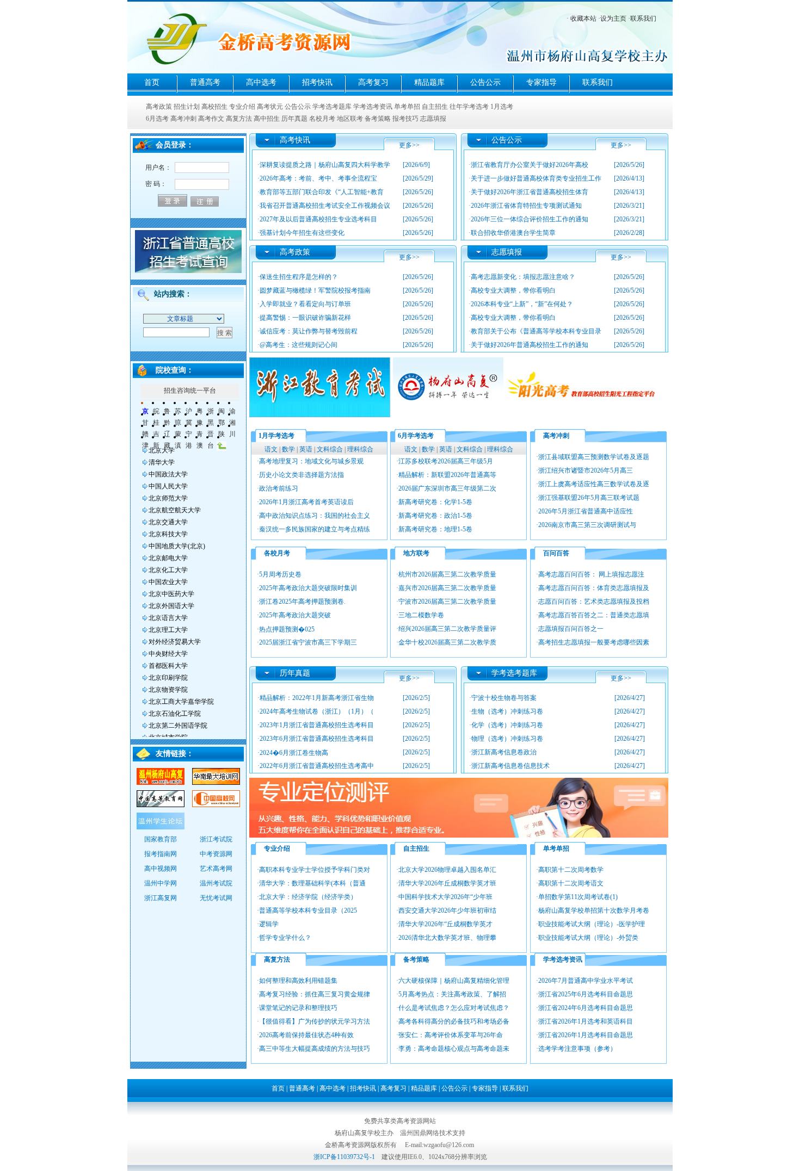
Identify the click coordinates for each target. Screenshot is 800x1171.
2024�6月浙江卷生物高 (294, 753)
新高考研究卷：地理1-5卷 (435, 529)
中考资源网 (216, 854)
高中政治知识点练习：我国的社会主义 (314, 515)
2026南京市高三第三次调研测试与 (587, 525)
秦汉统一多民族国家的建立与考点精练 (314, 529)
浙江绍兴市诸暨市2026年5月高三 (585, 470)
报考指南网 (160, 854)
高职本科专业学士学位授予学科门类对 (314, 869)
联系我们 (643, 18)
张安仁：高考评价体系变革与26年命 (450, 1035)
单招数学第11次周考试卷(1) (578, 897)
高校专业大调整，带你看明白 (513, 290)
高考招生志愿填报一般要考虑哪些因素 (593, 642)
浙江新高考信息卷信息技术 (510, 766)
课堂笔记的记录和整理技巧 (298, 1008)
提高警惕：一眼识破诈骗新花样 (305, 317)
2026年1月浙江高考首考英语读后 (306, 502)
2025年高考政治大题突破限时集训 (308, 588)
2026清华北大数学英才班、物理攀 (447, 937)
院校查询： (175, 370)
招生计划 (187, 106)
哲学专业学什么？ (285, 937)
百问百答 (556, 553)
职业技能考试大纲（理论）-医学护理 (591, 924)
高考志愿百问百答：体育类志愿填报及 (593, 588)
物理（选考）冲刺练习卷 (507, 738)
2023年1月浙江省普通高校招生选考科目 (317, 725)
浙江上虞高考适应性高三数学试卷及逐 (593, 484)
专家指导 (541, 82)
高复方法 (239, 118)
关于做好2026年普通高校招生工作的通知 (529, 345)
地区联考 (350, 118)
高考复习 (373, 82)
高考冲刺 (183, 118)
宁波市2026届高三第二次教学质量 (447, 601)
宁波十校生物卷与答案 (504, 698)
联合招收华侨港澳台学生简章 (513, 233)
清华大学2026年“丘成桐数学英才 (445, 924)
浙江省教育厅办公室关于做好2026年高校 (529, 165)
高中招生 (267, 118)
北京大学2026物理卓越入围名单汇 (447, 869)
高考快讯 (295, 140)
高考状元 (270, 106)
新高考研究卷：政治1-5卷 (435, 515)
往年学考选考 (469, 106)
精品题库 (429, 82)
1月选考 (501, 106)
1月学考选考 (276, 435)
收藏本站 (583, 18)
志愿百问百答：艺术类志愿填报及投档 (593, 601)
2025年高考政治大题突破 (295, 615)
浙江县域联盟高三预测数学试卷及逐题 (593, 457)
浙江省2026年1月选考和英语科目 (585, 1021)
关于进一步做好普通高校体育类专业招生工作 (536, 178)
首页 (151, 82)
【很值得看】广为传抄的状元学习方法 (314, 1021)
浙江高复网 (160, 898)
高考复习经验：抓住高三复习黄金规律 (314, 994)
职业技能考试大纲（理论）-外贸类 (588, 937)
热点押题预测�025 (287, 629)
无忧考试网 (216, 898)
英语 (305, 449)
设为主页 (613, 18)
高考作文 (211, 118)
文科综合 (330, 449)
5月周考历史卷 (280, 574)
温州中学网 (160, 883)
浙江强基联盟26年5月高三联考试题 (588, 497)
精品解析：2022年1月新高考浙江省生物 (317, 698)
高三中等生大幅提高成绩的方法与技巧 (314, 1048)
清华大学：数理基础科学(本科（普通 (312, 883)
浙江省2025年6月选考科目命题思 (585, 994)
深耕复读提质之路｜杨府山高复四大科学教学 (325, 165)
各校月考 (277, 553)
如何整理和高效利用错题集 (298, 980)
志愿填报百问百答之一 (571, 629)
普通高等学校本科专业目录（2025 (308, 910)
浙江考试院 (216, 839)
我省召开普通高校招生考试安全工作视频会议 (325, 205)
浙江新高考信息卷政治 (504, 752)
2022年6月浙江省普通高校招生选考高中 (317, 766)
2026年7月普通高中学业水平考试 (585, 980)
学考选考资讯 (372, 106)
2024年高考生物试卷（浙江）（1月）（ (317, 711)
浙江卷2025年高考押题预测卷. (302, 601)
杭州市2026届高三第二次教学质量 (447, 574)
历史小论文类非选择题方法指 (301, 475)
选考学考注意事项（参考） (577, 1048)
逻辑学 (269, 924)
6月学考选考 (416, 435)
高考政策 (159, 106)
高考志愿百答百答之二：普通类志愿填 (593, 615)
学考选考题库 (332, 106)
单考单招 (407, 106)
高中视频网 (160, 868)
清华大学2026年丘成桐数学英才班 (447, 883)
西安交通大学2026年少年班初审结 (447, 910)
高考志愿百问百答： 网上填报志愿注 (591, 574)
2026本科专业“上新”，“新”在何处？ (522, 304)
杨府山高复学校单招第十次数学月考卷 (593, 910)
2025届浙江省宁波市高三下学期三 (308, 642)
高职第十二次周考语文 (571, 883)
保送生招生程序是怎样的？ (299, 277)
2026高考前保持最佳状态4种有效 (306, 1035)
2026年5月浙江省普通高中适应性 (585, 511)
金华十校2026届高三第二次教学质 (447, 642)
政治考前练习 (278, 488)
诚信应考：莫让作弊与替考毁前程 (309, 331)
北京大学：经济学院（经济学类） (308, 897)
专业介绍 (242, 106)
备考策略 (378, 118)
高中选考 (261, 82)
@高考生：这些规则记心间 (298, 345)
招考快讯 (317, 82)
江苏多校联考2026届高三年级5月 (445, 461)
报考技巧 (405, 118)
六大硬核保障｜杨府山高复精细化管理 (453, 980)
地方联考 (416, 553)
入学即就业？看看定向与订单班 (305, 304)
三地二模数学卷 (421, 615)
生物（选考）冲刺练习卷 (507, 711)
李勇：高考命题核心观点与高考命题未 (453, 1048)
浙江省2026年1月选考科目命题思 (585, 1035)
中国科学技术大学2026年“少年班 (445, 897)
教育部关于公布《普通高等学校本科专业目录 (536, 331)
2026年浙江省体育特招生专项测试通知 (526, 205)
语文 (271, 449)
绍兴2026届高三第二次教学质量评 (447, 629)
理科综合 (360, 449)
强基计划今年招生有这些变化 (302, 233)
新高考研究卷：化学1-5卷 (435, 502)
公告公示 (485, 82)
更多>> (409, 145)
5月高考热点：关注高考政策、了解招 (452, 994)
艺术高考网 (216, 868)
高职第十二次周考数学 (571, 869)
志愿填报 (433, 118)
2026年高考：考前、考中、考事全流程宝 (318, 178)
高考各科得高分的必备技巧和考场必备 (453, 1021)
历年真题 (294, 118)
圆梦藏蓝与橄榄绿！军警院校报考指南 (315, 290)
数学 (288, 449)
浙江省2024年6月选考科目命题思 (585, 1008)
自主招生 (435, 106)
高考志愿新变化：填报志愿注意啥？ (523, 277)
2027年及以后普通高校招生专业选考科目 (318, 219)
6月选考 (157, 118)
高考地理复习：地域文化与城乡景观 (311, 461)
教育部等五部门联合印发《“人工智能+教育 (322, 192)
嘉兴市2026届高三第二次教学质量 (447, 588)
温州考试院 (216, 883)
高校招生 (214, 106)
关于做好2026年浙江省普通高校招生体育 (529, 192)
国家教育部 (160, 839)
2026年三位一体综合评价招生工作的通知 (529, 219)
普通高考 (205, 82)
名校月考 (322, 118)
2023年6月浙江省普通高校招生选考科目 (317, 738)
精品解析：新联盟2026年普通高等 (447, 475)
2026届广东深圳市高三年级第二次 (447, 488)
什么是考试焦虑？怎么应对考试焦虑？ (453, 1008)
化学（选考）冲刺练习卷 (507, 725)
